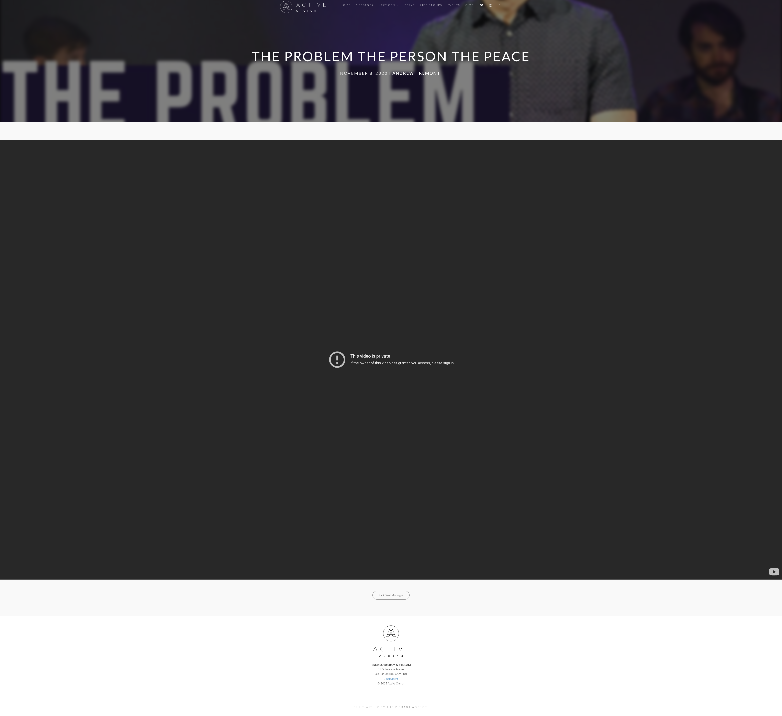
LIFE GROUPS (431, 5)
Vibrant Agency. (411, 706)
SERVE (410, 5)
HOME (346, 5)
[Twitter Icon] (482, 5)
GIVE (469, 5)
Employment (391, 678)
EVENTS (453, 5)
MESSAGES (364, 5)
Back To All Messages (391, 595)
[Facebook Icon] (499, 5)
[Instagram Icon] (491, 5)
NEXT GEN (387, 5)
